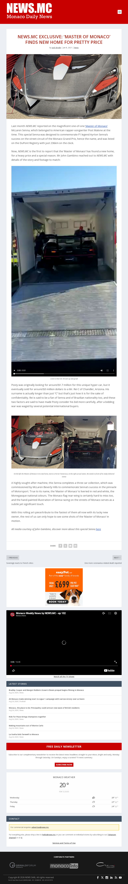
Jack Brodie (56, 47)
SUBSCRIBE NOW (64, 764)
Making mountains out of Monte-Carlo (26, 725)
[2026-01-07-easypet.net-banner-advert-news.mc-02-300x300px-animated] (64, 605)
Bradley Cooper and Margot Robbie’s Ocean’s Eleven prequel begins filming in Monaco (46, 690)
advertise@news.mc (40, 827)
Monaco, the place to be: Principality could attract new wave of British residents (44, 708)
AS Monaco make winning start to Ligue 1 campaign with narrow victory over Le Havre (46, 699)
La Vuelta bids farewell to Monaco (24, 734)
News (76, 47)
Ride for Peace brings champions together (27, 717)
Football (23, 701)
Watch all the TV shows (64, 676)
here (98, 529)
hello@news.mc (49, 834)
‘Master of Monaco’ (96, 126)
